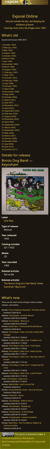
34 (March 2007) (9, 135)
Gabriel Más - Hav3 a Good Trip (21, 384)
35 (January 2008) (9, 138)
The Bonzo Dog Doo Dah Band (20, 283)
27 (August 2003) (9, 116)
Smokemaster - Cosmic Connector (23, 417)
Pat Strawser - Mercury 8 (19, 321)
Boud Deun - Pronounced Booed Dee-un (25, 326)
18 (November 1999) (10, 91)
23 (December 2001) (10, 105)
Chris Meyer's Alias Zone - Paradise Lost (25, 340)
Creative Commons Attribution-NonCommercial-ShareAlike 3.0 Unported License (23, 441)
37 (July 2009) (7, 144)
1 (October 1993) (9, 45)
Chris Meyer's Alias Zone (17, 379)
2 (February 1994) (9, 47)
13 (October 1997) (9, 78)
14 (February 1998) (10, 80)
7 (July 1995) (7, 61)
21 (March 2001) (9, 100)
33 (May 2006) (8, 133)
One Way (8, 220)
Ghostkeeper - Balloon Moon (21, 400)
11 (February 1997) (10, 72)
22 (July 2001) (7, 102)
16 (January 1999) (9, 86)
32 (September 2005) (10, 130)
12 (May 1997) (8, 75)
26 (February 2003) (10, 113)
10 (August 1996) (9, 69)
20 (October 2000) (9, 97)
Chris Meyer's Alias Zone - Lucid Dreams (25, 373)
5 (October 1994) (9, 56)
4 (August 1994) (8, 53)
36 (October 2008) (9, 141)
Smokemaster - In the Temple (21, 412)
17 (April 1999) (8, 89)
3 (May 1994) (7, 50)
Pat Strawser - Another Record (21, 315)
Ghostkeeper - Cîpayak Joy (20, 406)
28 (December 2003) (10, 119)
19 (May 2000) (8, 94)
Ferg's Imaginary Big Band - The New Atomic (26, 310)
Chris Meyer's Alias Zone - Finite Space (24, 345)
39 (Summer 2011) (9, 149)
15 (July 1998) (7, 83)
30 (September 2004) (10, 124)
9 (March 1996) (8, 66)
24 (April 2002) (8, 108)
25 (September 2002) (10, 111)
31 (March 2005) (9, 127)
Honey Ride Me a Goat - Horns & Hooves (25, 389)
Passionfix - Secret (15, 395)
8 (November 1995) (10, 64)
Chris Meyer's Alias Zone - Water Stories (25, 351)
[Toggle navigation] (9, 8)
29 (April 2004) (8, 122)
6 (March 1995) (8, 58)
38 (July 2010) (7, 146)
